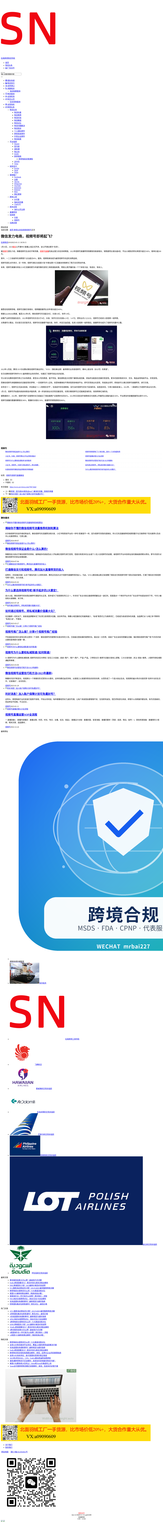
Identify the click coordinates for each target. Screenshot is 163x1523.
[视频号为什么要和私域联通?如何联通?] (21, 647)
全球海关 (11, 104)
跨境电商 (17, 156)
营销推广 (13, 175)
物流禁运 (17, 128)
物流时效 (17, 118)
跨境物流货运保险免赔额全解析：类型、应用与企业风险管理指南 (35, 1353)
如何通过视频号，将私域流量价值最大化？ (100, 465)
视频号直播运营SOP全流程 (94, 456)
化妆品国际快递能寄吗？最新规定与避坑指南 (27, 1301)
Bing (16, 192)
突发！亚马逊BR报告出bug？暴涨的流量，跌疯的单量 (32, 491)
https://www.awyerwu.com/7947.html (23, 487)
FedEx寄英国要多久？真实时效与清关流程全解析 (29, 1283)
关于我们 (8, 1445)
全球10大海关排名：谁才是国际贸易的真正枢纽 (28, 1355)
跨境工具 (13, 197)
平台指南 (13, 142)
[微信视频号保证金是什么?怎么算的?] (20, 543)
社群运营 (13, 223)
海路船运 (11, 88)
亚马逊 (17, 146)
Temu (16, 164)
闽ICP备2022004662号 (19, 1452)
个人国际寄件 (19, 131)
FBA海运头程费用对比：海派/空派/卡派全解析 (28, 1299)
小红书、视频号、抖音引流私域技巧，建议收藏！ (22, 465)
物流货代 (11, 83)
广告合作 (11, 68)
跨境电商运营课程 (26, 159)
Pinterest (17, 190)
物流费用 (17, 115)
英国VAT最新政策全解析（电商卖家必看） (26, 1293)
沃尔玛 (17, 162)
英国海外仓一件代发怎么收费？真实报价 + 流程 (28, 1296)
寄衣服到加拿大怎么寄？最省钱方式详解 (26, 1280)
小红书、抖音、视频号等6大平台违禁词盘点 (20, 456)
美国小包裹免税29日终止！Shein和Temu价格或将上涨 (30, 1363)
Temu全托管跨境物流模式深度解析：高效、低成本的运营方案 (34, 1366)
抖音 (16, 217)
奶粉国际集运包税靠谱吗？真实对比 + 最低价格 (28, 1304)
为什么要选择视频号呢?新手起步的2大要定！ (100, 469)
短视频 (12, 215)
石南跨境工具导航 (72, 1039)
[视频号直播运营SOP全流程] (16, 709)
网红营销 (17, 194)
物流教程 (17, 120)
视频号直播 (44, 251)
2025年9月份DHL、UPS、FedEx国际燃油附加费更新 (30, 1358)
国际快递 (11, 80)
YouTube (17, 186)
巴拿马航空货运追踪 (46, 1134)
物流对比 (17, 123)
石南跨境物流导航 (8, 58)
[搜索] (4, 72)
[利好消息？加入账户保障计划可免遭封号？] (23, 688)
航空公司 (11, 99)
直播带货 (13, 212)
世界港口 (11, 86)
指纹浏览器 (18, 202)
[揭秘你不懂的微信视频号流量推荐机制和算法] (24, 523)
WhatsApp (18, 184)
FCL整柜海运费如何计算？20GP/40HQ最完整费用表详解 (32, 1288)
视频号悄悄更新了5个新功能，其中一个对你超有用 (102, 452)
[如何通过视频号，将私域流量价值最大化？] (23, 605)
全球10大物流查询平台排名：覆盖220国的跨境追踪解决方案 (33, 1345)
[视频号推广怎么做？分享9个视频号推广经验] (23, 626)
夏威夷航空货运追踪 (44, 1089)
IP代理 (16, 199)
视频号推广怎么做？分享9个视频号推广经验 (31, 631)
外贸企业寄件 (19, 136)
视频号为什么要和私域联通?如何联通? (18, 460)
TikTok (16, 182)
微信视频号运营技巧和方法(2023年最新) (99, 460)
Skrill (16, 170)
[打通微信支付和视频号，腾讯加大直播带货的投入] (25, 564)
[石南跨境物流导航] (28, 56)
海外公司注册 (19, 209)
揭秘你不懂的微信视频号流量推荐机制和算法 (32, 528)
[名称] (76, 513)
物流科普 (17, 112)
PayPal (16, 168)
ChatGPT (17, 204)
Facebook (17, 177)
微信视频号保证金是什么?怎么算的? (17, 452)
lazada (16, 154)
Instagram (17, 188)
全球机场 (11, 96)
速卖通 (17, 149)
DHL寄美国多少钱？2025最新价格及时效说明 (27, 1285)
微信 (14, 247)
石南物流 (4, 242)
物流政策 (17, 139)
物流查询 (11, 94)
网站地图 (4, 1452)
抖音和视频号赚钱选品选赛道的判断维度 (19, 469)
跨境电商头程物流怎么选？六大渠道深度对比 (27, 1291)
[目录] (2, 72)
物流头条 (8, 65)
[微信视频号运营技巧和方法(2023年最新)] (21, 668)
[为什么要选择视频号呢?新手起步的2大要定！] (23, 585)
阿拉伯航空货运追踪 (40, 1273)
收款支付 (13, 166)
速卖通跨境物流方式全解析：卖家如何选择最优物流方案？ (33, 1361)
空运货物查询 (15, 102)
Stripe (16, 172)
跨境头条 (11, 107)
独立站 (17, 152)
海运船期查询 (15, 91)
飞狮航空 (38, 1065)
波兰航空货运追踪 (150, 1244)
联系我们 (8, 1447)
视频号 (17, 220)
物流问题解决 (19, 126)
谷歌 (16, 180)
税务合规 (13, 207)
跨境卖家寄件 (19, 134)
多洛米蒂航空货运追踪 (46, 1112)
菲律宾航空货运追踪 (48, 1155)
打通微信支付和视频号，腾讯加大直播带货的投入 (34, 569)
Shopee (16, 144)
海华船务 (42, 983)
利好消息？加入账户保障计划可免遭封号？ (27, 494)
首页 (7, 63)
